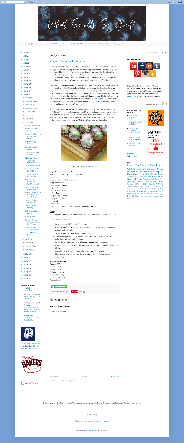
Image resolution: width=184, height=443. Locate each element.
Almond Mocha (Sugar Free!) (33, 234)
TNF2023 (159, 184)
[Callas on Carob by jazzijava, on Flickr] (84, 161)
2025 (25, 52)
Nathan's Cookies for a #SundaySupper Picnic (33, 136)
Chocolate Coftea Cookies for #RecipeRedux (31, 160)
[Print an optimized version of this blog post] (59, 288)
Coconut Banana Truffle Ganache (31, 228)
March (27, 242)
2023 (25, 59)
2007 (25, 271)
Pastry (142, 176)
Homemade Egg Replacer (30, 142)
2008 (25, 268)
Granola (152, 184)
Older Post (115, 376)
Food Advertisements (151, 53)
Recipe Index (33, 43)
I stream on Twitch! (145, 86)
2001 (25, 275)
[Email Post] (83, 291)
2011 (25, 257)
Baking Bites (28, 315)
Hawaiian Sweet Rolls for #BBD (32, 170)
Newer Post (54, 376)
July (27, 115)
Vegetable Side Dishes (151, 179)
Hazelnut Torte (30, 216)
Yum (80, 291)
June (27, 118)
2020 (25, 70)
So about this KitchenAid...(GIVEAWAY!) (134, 130)
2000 (25, 278)
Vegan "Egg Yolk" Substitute (135, 123)
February (28, 246)
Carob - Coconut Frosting (31, 206)
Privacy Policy (92, 414)
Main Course (148, 171)
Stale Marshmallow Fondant (31, 212)
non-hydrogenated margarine (64, 179)
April (27, 239)
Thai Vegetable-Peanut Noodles (32, 153)
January (28, 249)
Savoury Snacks (157, 176)
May (27, 122)
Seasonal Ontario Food (32, 294)
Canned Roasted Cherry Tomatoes (135, 138)
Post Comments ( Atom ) (67, 381)
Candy (136, 176)
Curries (160, 181)
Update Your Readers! (32, 125)
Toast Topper (138, 173)
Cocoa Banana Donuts (32, 165)
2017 (25, 80)
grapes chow (28, 290)
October (28, 104)
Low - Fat (133, 165)
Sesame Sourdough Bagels (31, 129)
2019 (25, 73)
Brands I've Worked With (73, 43)
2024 (25, 56)
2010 (25, 261)
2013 (25, 94)
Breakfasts (148, 176)
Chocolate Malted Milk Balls (135, 144)
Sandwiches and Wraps (134, 186)
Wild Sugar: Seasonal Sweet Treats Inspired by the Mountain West (32, 309)
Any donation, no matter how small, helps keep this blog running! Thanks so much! (31, 345)
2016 (25, 84)
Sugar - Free (147, 165)
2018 (25, 77)
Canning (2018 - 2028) (137, 184)
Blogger (105, 430)
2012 (25, 254)
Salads (147, 181)
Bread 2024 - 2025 (153, 189)
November (29, 101)
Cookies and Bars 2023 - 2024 (148, 194)
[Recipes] (30, 385)
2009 (25, 264)
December (29, 97)
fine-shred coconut (63, 219)
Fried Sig (27, 288)
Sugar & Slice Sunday (89, 166)
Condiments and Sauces (146, 168)
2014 (25, 91)
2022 (25, 63)
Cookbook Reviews (50, 43)
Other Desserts (151, 173)
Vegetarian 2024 (132, 194)
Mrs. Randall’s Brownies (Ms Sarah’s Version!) (32, 181)
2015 (25, 87)
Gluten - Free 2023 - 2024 (139, 189)
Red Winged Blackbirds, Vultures (32, 297)
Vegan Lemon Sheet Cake (60, 90)
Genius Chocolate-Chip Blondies (31, 188)
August (28, 111)
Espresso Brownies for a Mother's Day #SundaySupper (33, 194)
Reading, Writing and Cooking (32, 304)
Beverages (153, 181)
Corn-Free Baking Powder (31, 148)
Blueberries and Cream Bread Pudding (31, 319)
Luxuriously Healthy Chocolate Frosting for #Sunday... (32, 222)
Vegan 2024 (143, 196)
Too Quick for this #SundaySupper (31, 175)
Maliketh (91, 430)
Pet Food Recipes (147, 186)
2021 (25, 66)
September (29, 108)
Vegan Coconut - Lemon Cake (69, 61)
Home (21, 43)
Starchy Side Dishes (134, 179)
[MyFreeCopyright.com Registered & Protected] (92, 421)
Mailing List (118, 43)
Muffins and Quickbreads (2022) (152, 191)
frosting (98, 98)
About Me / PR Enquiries (98, 43)
